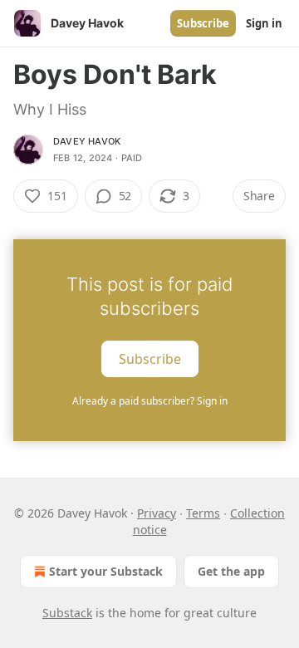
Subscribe (203, 23)
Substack (67, 613)
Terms (203, 513)
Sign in (264, 23)
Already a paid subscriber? (150, 401)
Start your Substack (106, 571)
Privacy (156, 513)
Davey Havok (86, 141)
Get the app (231, 571)
